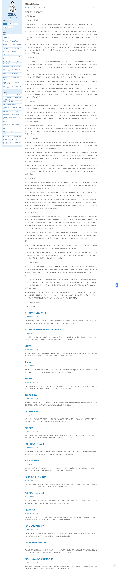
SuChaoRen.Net (12, 17)
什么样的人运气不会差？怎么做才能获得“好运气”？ (12, 143)
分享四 (4, 27)
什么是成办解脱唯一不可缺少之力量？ (12, 136)
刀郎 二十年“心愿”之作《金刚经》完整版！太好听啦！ (12, 98)
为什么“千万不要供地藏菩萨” (9, 104)
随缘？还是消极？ (32, 395)
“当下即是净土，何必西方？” (36, 477)
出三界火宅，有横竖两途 (34, 526)
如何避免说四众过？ (8, 128)
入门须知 (29, 333)
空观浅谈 (28, 379)
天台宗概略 (29, 428)
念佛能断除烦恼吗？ (33, 460)
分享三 (16, 24)
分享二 (10, 24)
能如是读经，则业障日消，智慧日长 (11, 111)
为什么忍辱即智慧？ (8, 131)
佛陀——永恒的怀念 (33, 411)
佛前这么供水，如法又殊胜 (9, 121)
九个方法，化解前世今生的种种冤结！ (12, 95)
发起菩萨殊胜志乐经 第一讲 (35, 313)
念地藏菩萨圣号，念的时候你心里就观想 (12, 108)
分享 (116, 284)
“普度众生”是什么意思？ (8, 101)
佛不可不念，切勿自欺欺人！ (36, 493)
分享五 (10, 27)
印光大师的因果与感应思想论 (36, 542)
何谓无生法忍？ (7, 133)
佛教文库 (29, 7)
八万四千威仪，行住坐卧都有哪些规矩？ (11, 125)
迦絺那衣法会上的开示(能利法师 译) (39, 559)
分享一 (4, 24)
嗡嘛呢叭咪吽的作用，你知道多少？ (11, 114)
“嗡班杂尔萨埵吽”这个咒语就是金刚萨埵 (12, 118)
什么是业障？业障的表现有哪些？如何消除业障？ (44, 329)
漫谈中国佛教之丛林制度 (34, 444)
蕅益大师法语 (30, 510)
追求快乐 (28, 346)
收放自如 (28, 362)
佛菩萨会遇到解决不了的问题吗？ (11, 139)
